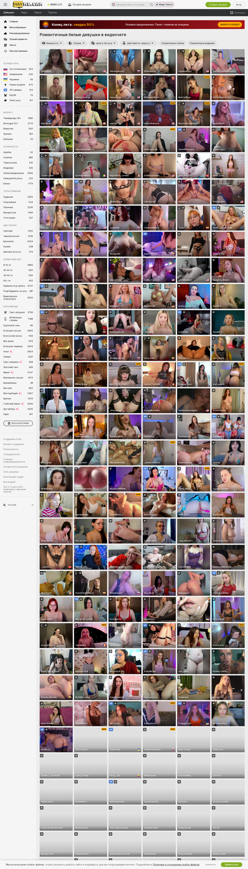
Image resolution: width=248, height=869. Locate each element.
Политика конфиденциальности (14, 460)
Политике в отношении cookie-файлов (176, 864)
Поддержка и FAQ (12, 439)
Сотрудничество (11, 454)
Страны (77, 43)
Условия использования (15, 467)
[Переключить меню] (5, 4)
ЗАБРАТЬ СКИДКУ (230, 24)
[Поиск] (151, 4)
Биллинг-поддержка (13, 444)
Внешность (52, 43)
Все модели (9, 482)
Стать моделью (11, 472)
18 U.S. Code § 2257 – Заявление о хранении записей (14, 489)
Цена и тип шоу (104, 43)
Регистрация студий (13, 477)
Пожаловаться (10, 449)
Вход (238, 4)
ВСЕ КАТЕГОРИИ (20, 423)
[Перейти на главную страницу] (28, 4)
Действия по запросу (138, 43)
